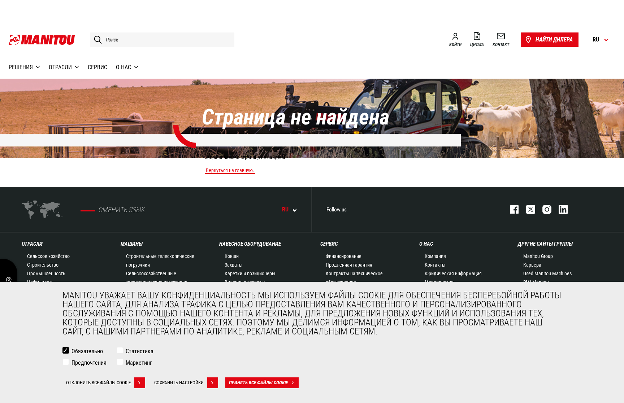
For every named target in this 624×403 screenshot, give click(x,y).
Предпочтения (89, 362)
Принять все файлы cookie (258, 382)
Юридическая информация (453, 273)
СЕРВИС (329, 244)
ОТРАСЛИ (32, 244)
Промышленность (46, 273)
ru (285, 209)
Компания (435, 256)
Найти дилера (554, 39)
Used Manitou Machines (547, 273)
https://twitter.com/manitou (527, 209)
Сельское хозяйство (48, 256)
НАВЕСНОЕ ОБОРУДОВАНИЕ (250, 244)
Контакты (435, 265)
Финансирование (343, 256)
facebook (511, 209)
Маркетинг (139, 362)
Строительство (42, 265)
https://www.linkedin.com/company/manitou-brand (559, 209)
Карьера (532, 265)
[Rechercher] (96, 39)
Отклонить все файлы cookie (98, 382)
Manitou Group (538, 256)
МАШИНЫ (132, 244)
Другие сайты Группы (545, 244)
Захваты (234, 265)
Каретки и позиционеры (250, 273)
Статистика (139, 351)
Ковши (232, 256)
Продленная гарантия (349, 265)
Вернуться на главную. (230, 170)
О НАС (426, 244)
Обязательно (87, 351)
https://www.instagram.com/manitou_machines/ (543, 209)
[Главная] (42, 39)
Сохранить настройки (179, 382)
